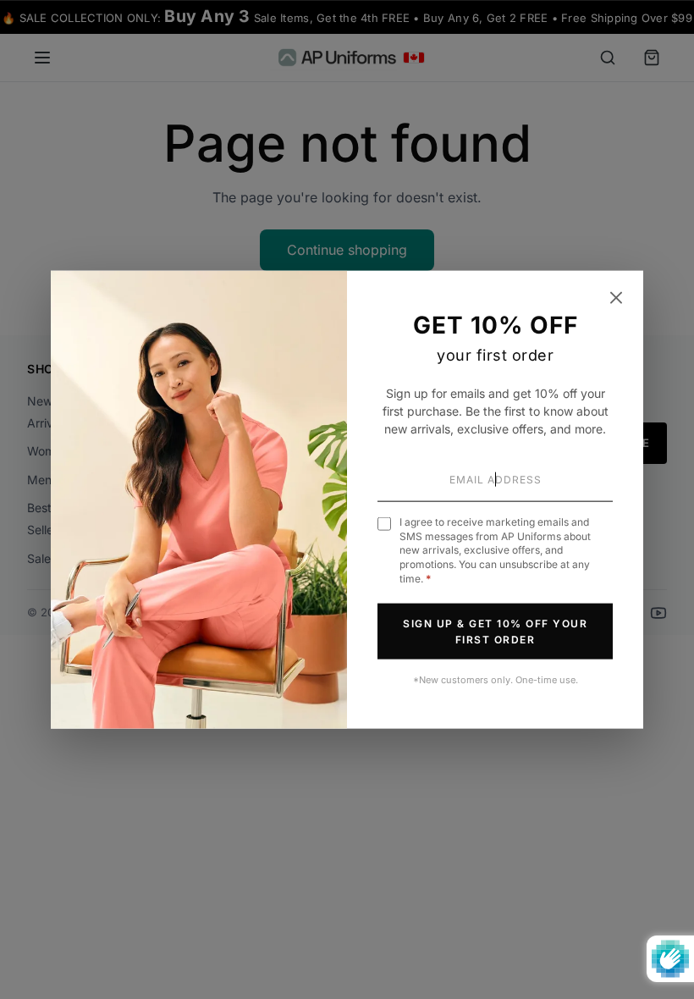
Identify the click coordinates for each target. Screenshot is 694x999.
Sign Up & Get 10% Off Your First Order (495, 630)
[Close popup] (616, 298)
